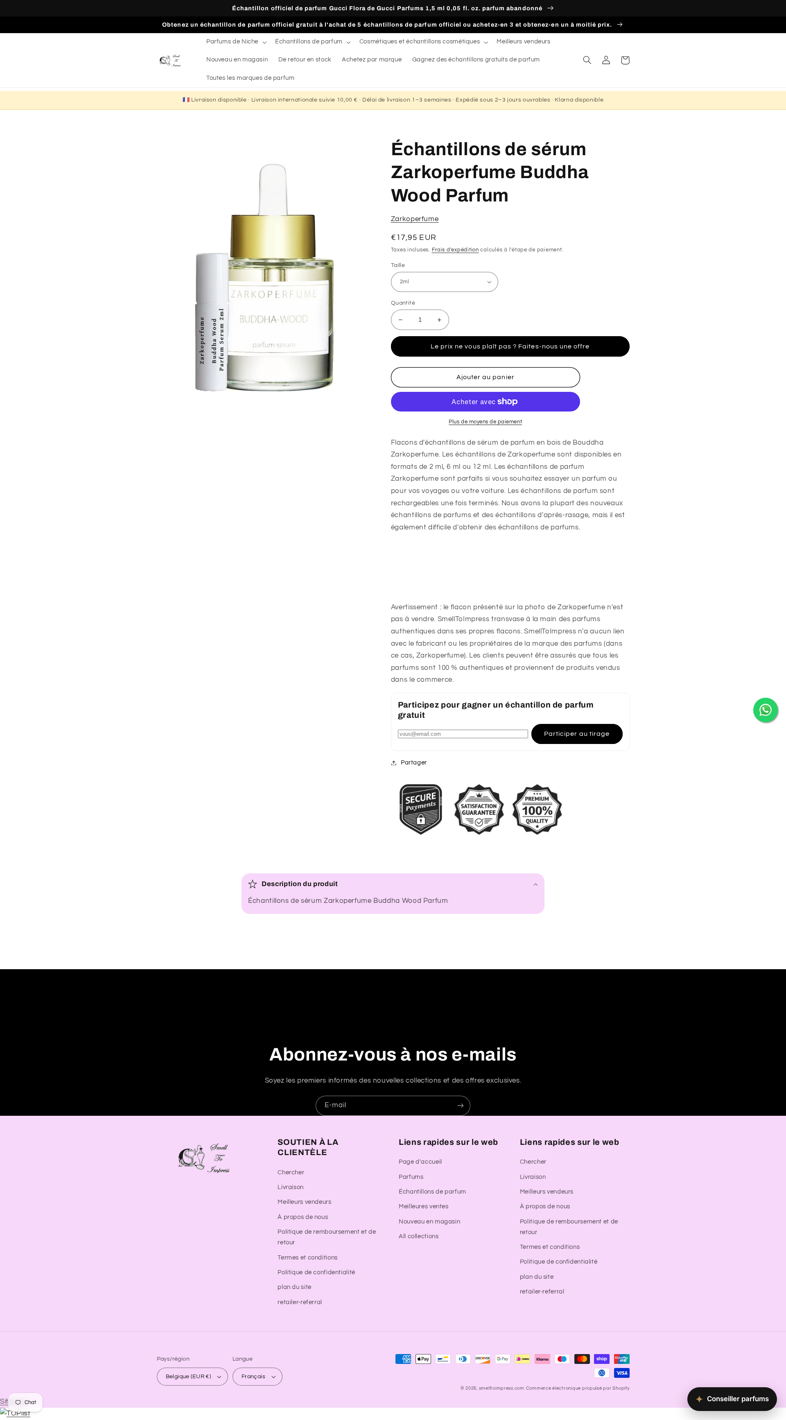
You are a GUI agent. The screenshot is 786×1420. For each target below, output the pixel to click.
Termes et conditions (308, 1258)
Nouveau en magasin (429, 1222)
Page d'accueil (420, 1162)
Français (253, 1376)
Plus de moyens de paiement (485, 422)
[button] (235, 42)
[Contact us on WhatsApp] (765, 710)
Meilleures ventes (424, 1206)
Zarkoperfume (415, 219)
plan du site (295, 1287)
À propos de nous (303, 1217)
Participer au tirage (577, 733)
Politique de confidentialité (316, 1272)
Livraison (291, 1187)
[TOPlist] (15, 1413)
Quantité (403, 303)
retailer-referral (300, 1302)
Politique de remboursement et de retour (327, 1237)
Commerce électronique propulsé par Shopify (578, 1388)
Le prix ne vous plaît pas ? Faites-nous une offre (510, 346)
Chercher (291, 1172)
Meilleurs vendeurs (304, 1202)
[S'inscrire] (460, 1106)
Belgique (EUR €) (188, 1376)
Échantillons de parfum (432, 1192)
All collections (418, 1236)
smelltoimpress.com (501, 1388)
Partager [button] (414, 763)
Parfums (411, 1177)
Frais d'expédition (455, 250)
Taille (398, 265)
